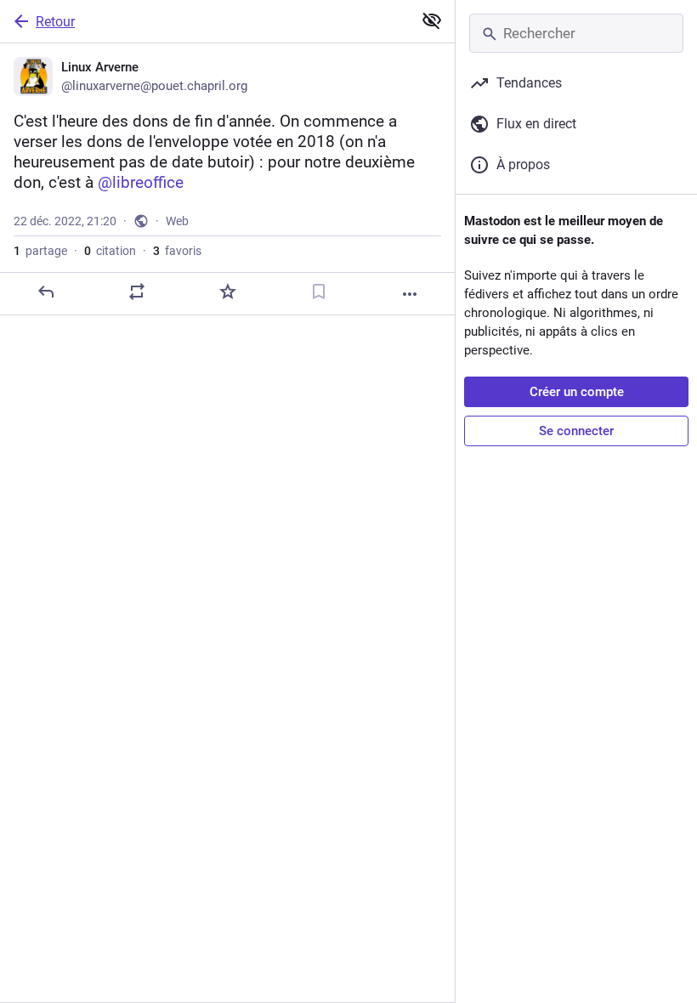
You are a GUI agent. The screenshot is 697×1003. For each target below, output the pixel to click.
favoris (177, 251)
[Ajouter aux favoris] (228, 291)
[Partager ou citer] (137, 291)
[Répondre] (46, 291)
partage (40, 251)
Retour (55, 22)
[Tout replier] (432, 20)
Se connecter (576, 431)
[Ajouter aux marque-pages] (319, 291)
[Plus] (410, 294)
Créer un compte (577, 392)
